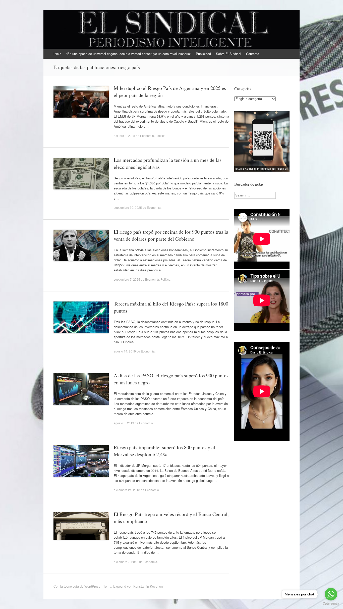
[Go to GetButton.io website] (331, 603)
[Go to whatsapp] (331, 594)
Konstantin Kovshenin (149, 586)
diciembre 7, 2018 (126, 562)
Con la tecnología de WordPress (76, 586)
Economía (147, 135)
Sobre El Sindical (228, 53)
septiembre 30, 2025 (128, 207)
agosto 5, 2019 (124, 423)
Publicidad (203, 53)
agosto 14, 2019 (125, 351)
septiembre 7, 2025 (127, 279)
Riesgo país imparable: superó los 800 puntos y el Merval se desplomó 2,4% (164, 451)
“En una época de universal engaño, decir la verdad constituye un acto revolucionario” (128, 53)
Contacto (252, 53)
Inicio (57, 53)
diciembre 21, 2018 (127, 490)
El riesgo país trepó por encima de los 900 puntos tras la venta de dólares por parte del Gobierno (171, 235)
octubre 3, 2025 (124, 135)
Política (160, 135)
